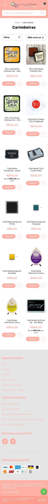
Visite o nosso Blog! (15, 424)
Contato (6, 374)
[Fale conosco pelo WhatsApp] (44, 491)
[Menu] (5, 5)
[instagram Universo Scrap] (5, 441)
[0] (42, 6)
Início (17, 22)
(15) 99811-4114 (12, 409)
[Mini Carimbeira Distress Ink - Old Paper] (19, 132)
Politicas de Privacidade (13, 390)
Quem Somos (8, 380)
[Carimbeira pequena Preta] (19, 236)
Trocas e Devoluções (11, 385)
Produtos (6, 369)
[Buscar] (42, 13)
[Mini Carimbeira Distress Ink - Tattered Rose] (43, 83)
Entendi (41, 500)
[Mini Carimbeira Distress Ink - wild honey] (19, 83)
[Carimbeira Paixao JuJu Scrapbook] (43, 134)
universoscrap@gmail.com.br (19, 414)
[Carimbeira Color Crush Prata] (43, 183)
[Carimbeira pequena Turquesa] (43, 236)
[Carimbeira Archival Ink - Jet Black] (43, 339)
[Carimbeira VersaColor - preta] (19, 187)
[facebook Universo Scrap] (13, 441)
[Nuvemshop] (10, 492)
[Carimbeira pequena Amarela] (19, 285)
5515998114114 (12, 404)
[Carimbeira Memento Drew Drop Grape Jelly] (43, 285)
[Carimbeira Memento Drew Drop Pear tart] (19, 335)
